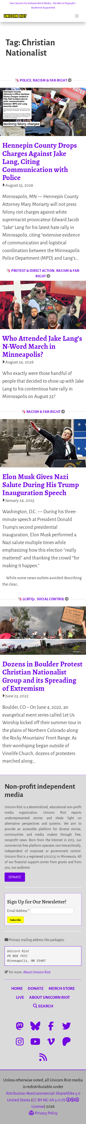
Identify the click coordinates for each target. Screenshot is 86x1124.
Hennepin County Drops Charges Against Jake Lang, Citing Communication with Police (39, 161)
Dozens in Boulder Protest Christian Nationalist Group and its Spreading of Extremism (42, 676)
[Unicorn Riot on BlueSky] (35, 1026)
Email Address (18, 911)
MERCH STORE (62, 988)
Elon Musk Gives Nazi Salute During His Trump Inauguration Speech (40, 485)
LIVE (20, 997)
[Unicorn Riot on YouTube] (35, 1041)
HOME (17, 988)
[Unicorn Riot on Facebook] (51, 1026)
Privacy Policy (46, 1113)
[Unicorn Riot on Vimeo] (51, 1041)
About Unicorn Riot (36, 972)
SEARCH (45, 1006)
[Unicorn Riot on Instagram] (20, 1041)
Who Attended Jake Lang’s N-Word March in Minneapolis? (42, 346)
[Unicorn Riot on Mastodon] (20, 1026)
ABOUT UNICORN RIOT (49, 997)
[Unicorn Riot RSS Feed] (43, 1057)
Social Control (50, 599)
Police (25, 80)
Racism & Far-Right (50, 80)
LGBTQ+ (29, 599)
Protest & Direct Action (33, 271)
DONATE (14, 877)
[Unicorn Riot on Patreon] (66, 1041)
